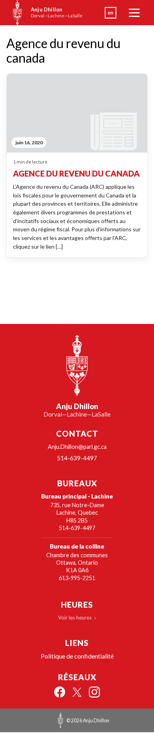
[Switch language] (110, 12)
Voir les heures (75, 617)
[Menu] (134, 13)
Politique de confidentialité (77, 656)
